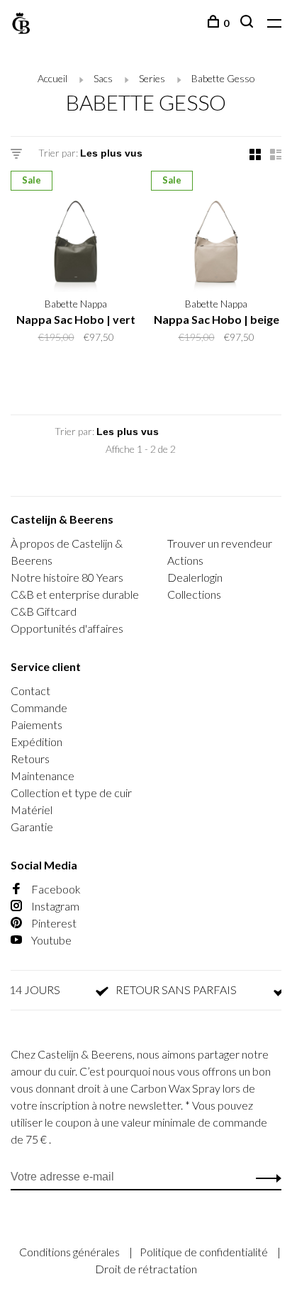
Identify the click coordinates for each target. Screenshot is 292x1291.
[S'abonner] (264, 1177)
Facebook (55, 889)
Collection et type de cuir (71, 792)
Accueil (52, 78)
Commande (39, 707)
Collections (194, 594)
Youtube (50, 940)
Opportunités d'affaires (67, 628)
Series (152, 78)
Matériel (31, 809)
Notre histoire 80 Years (67, 577)
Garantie (32, 826)
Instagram (54, 906)
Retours (30, 758)
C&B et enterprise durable (75, 594)
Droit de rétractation (146, 1268)
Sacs (103, 78)
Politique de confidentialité (205, 1251)
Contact (30, 690)
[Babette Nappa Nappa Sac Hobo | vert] (76, 233)
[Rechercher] (248, 23)
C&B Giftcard (44, 611)
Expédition (36, 741)
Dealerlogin (195, 577)
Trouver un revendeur (219, 543)
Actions (185, 560)
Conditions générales (70, 1251)
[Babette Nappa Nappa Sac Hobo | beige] (216, 233)
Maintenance (42, 775)
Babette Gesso (223, 78)
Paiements (36, 724)
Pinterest (53, 923)
